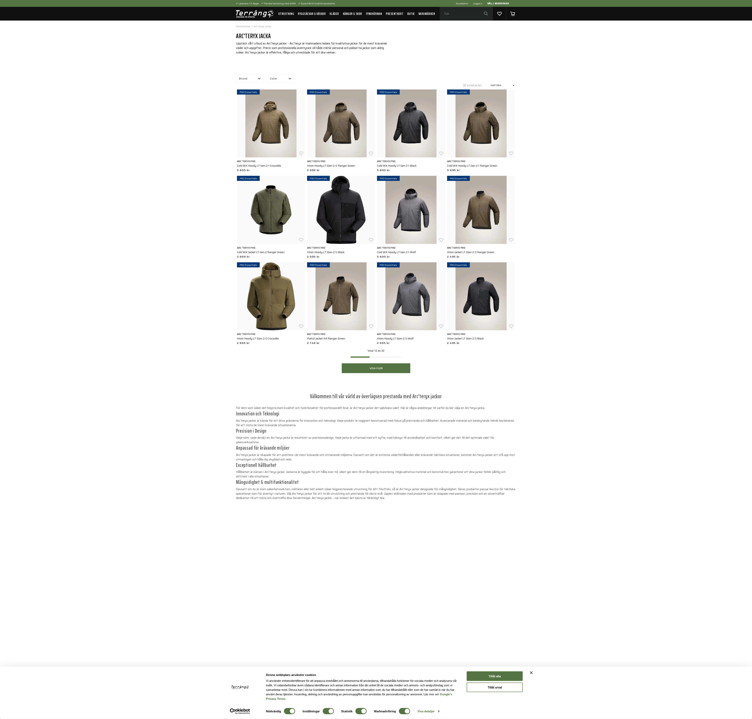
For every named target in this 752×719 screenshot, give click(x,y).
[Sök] (486, 14)
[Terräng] (255, 14)
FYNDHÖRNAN (374, 13)
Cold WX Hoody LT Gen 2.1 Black (397, 165)
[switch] (328, 711)
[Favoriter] (499, 14)
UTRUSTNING (286, 13)
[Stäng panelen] (531, 672)
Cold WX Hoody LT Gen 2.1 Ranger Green (472, 165)
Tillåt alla (495, 676)
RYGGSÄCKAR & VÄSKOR (312, 13)
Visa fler (376, 368)
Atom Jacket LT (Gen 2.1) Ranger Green (470, 252)
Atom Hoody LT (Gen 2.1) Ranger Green (331, 165)
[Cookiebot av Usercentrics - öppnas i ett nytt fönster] (240, 711)
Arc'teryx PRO (246, 161)
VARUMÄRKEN (426, 13)
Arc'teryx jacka (262, 26)
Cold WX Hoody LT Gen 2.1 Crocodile (259, 165)
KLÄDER (334, 13)
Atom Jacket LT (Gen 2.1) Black (465, 338)
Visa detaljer (426, 711)
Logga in (477, 3)
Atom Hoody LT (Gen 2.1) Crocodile (258, 338)
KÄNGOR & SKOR (352, 13)
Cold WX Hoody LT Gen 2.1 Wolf (396, 252)
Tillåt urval (495, 687)
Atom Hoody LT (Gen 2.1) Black (325, 252)
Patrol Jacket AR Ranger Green (326, 338)
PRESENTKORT (394, 13)
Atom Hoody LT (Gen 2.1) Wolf (395, 338)
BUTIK (411, 13)
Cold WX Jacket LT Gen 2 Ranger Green (261, 252)
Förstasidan (243, 26)
